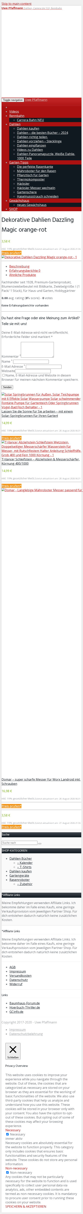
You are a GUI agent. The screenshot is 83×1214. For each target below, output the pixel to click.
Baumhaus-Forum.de (24, 1003)
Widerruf (15, 984)
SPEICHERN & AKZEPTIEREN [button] (25, 1206)
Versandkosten (20, 975)
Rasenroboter (19, 880)
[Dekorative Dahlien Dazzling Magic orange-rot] (39, 257)
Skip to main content (16, 4)
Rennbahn (16, 116)
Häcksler (23, 184)
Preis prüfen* (11, 253)
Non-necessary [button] (16, 1168)
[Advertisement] (41, 54)
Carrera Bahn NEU (30, 120)
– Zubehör (24, 884)
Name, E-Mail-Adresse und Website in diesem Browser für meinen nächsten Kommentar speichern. (40, 377)
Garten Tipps (18, 162)
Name (7, 361)
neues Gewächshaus (32, 205)
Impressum (17, 971)
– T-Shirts (24, 867)
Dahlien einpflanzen (31, 145)
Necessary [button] (12, 1130)
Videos (14, 111)
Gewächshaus (19, 200)
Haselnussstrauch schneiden (37, 196)
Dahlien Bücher (20, 858)
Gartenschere (27, 192)
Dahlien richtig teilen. (32, 137)
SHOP (13, 209)
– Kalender (25, 863)
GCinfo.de (16, 1012)
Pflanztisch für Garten (33, 175)
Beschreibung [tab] (19, 266)
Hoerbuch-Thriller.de (24, 1007)
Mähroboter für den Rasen (36, 171)
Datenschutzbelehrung (26, 1034)
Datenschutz (18, 980)
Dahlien (14, 124)
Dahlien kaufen (28, 128)
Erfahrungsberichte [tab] (24, 270)
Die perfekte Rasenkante (35, 167)
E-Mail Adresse (13, 366)
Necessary (17, 1134)
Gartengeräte (19, 875)
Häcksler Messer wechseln (36, 188)
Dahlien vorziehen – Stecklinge (39, 141)
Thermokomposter (31, 179)
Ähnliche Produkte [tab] (22, 275)
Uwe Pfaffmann (36, 100)
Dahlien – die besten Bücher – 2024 (42, 133)
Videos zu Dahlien (30, 150)
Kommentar (11, 356)
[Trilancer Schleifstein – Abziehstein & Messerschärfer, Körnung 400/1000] (41, 455)
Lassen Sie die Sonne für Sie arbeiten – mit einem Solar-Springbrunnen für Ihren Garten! (37, 413)
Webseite (8, 371)
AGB (12, 967)
